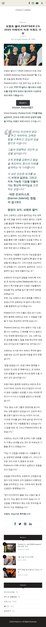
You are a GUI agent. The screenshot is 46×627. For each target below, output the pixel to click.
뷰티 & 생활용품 (10, 597)
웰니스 (6, 606)
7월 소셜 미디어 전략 (25, 557)
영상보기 (23, 103)
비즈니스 (23, 22)
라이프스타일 (9, 592)
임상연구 (7, 611)
